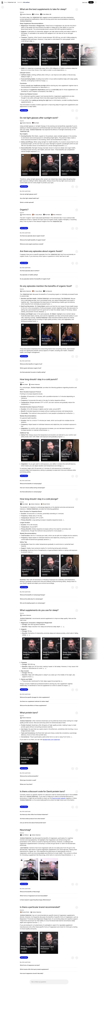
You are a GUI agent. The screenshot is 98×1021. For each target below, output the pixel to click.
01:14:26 (84, 63)
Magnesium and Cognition (27, 874)
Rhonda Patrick (46, 504)
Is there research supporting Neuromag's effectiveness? (35, 900)
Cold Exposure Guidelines (48, 455)
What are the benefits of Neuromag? (30, 891)
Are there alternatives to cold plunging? (31, 491)
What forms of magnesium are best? (30, 965)
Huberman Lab (12, 2)
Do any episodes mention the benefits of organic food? (35, 279)
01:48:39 (64, 343)
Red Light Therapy (69, 171)
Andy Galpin (25, 384)
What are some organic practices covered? (31, 244)
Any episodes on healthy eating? (29, 274)
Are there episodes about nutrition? (29, 270)
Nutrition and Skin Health (29, 340)
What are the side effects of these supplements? (33, 705)
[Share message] (76, 9)
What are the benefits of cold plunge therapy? (32, 595)
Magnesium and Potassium (47, 948)
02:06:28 (24, 878)
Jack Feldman (25, 835)
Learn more (84, 2)
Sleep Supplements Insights (30, 59)
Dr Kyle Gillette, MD (46, 14)
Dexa (5, 2)
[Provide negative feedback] (76, 110)
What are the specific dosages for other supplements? (35, 697)
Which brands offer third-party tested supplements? (34, 969)
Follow (91, 2)
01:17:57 (45, 63)
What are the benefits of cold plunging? (31, 483)
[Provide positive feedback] (72, 110)
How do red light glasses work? (28, 194)
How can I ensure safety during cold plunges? (32, 487)
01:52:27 (25, 174)
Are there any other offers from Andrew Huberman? (34, 814)
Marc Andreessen (57, 214)
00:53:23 (66, 657)
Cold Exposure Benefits (28, 455)
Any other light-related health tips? (29, 198)
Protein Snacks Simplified (27, 758)
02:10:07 (43, 878)
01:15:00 (85, 657)
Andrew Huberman (26, 14)
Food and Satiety (68, 341)
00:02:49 (24, 762)
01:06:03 (25, 459)
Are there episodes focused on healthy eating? (32, 372)
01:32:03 (25, 343)
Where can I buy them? (26, 784)
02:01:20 (45, 174)
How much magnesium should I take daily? (31, 973)
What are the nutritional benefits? (29, 776)
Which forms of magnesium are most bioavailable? (34, 895)
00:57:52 (45, 459)
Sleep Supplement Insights (88, 59)
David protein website (58, 798)
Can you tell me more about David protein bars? (33, 822)
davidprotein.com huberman (51, 739)
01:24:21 (43, 951)
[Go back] (2, 7)
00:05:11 (64, 174)
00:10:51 (64, 63)
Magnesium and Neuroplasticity (47, 874)
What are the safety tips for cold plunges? (31, 599)
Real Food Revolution (46, 340)
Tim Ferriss (36, 14)
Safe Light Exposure (50, 171)
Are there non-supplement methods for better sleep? (34, 701)
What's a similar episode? (27, 202)
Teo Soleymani (48, 291)
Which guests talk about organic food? (30, 368)
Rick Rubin (36, 122)
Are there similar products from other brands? (32, 818)
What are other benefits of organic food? (31, 364)
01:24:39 (45, 343)
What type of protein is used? (28, 780)
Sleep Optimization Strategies (69, 59)
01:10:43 (64, 459)
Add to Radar (24, 110)
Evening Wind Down (30, 171)
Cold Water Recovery (66, 455)
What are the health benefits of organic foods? (32, 240)
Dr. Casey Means (38, 214)
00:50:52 (25, 63)
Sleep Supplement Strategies (70, 653)
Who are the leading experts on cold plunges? (32, 603)
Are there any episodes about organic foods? (32, 236)
